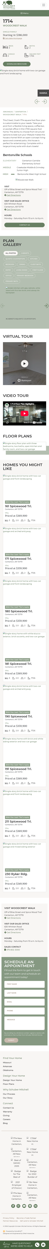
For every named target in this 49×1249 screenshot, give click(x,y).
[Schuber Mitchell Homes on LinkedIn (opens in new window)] (36, 1206)
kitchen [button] (33, 259)
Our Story (8, 1098)
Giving (6, 1115)
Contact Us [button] (24, 225)
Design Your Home (12, 1080)
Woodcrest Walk (15, 25)
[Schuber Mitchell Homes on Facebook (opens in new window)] (13, 1206)
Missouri (7, 1062)
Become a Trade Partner (26, 1218)
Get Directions (13, 195)
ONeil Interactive (28, 1233)
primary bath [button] (12, 281)
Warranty (7, 1112)
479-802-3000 (13, 950)
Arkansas (8, 112)
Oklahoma (8, 1070)
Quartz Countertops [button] (15, 259)
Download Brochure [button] (17, 64)
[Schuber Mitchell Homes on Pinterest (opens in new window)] (30, 1206)
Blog (5, 1123)
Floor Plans (8, 1084)
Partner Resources (10, 1221)
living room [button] (21, 270)
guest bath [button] (36, 264)
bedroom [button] (10, 264)
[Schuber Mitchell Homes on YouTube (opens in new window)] (24, 1206)
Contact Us (8, 1108)
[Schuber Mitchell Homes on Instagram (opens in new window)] (18, 1206)
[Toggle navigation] (43, 5)
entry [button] (8, 270)
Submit (11, 1040)
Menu (25, 13)
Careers (6, 1119)
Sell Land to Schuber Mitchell (31, 1221)
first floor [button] (37, 270)
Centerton (21, 112)
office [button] (9, 275)
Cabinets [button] (25, 253)
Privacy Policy (8, 1218)
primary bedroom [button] (25, 275)
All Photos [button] (11, 253)
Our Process (9, 1094)
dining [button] (22, 264)
